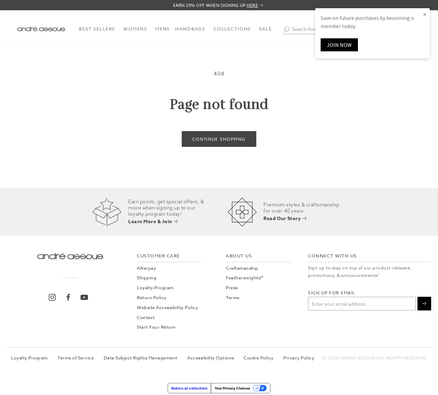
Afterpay (146, 268)
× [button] (424, 14)
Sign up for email (332, 293)
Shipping (146, 278)
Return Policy (152, 297)
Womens (135, 29)
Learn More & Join (150, 222)
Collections (232, 29)
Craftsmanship (242, 268)
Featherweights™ (244, 278)
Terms (233, 297)
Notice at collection (189, 388)
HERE (252, 5)
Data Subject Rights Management (141, 358)
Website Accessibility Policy (167, 307)
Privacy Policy (298, 358)
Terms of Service (75, 358)
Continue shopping (218, 139)
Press (232, 287)
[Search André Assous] (286, 29)
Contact (146, 317)
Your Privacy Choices (232, 388)
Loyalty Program (155, 287)
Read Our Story (282, 219)
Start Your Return (156, 327)
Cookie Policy (259, 358)
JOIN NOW (339, 44)
